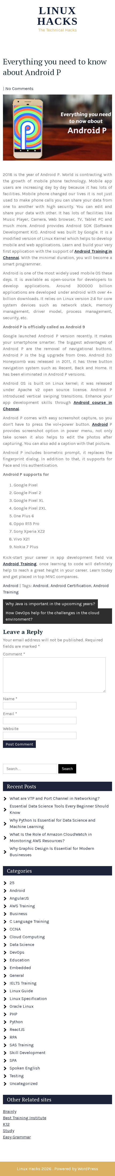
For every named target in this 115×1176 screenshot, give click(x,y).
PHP (13, 1014)
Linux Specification (28, 998)
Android (100, 424)
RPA (13, 1037)
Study (8, 1130)
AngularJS (19, 898)
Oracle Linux (21, 1006)
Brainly (9, 1111)
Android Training (20, 563)
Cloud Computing (27, 936)
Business (18, 913)
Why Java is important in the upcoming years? (50, 603)
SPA (13, 1060)
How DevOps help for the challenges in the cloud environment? (52, 616)
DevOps (17, 952)
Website (10, 728)
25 (12, 882)
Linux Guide (21, 990)
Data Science (22, 944)
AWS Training (22, 905)
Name (10, 698)
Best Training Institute (24, 1117)
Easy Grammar (17, 1137)
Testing (17, 1075)
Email (10, 713)
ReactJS (17, 1029)
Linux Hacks (57, 16)
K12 (6, 1124)
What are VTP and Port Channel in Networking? (55, 798)
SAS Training (22, 1044)
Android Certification (71, 585)
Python (16, 1021)
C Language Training (29, 921)
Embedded (20, 967)
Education (19, 959)
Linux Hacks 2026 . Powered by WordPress (57, 1168)
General (17, 975)
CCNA (15, 929)
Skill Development (27, 1052)
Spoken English (25, 1068)
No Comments (19, 88)
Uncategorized (24, 1083)
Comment (14, 654)
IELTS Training (23, 983)
